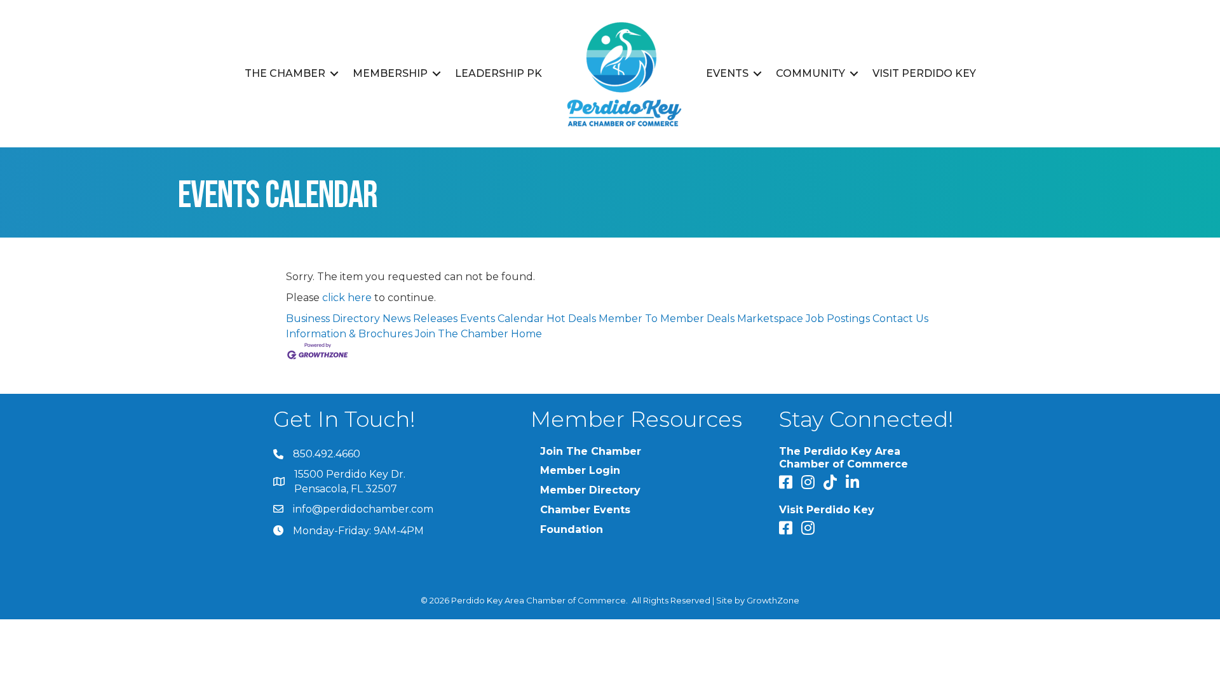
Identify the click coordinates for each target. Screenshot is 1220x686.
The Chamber (285, 73)
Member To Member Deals (667, 319)
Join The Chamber (461, 334)
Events (727, 73)
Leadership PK (498, 73)
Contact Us (900, 319)
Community (810, 73)
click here (347, 298)
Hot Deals (571, 319)
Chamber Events (585, 510)
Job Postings (838, 319)
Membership (390, 73)
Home (526, 334)
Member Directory (590, 490)
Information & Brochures (349, 334)
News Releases (420, 319)
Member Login (580, 470)
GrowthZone (773, 600)
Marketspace (770, 319)
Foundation (571, 529)
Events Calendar (502, 319)
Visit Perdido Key (924, 73)
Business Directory (333, 319)
